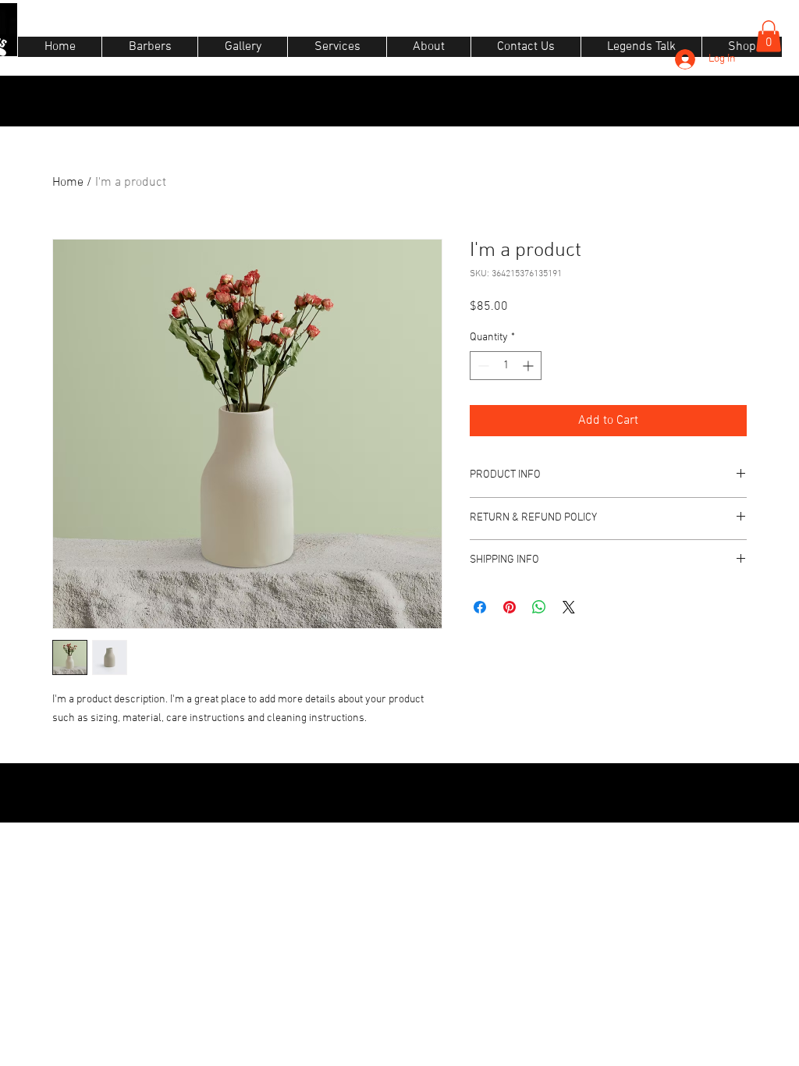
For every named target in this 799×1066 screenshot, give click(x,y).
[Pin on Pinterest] (509, 607)
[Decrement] (482, 365)
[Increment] (529, 365)
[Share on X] (568, 607)
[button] (768, 36)
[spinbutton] (506, 365)
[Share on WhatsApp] (539, 607)
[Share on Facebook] (480, 607)
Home (67, 182)
